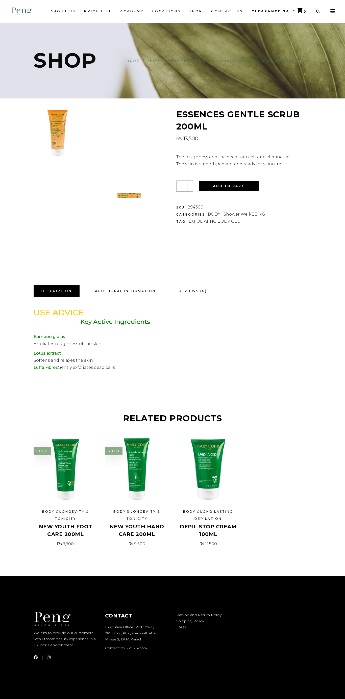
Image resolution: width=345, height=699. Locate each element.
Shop (153, 61)
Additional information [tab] (125, 291)
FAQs (181, 627)
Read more (65, 544)
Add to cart (228, 186)
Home (133, 61)
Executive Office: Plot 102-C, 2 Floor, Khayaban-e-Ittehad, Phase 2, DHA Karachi (131, 633)
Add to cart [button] (208, 544)
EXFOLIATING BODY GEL (214, 221)
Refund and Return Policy (198, 615)
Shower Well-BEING (206, 61)
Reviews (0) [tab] (193, 291)
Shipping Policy (190, 621)
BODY (173, 61)
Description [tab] (56, 291)
